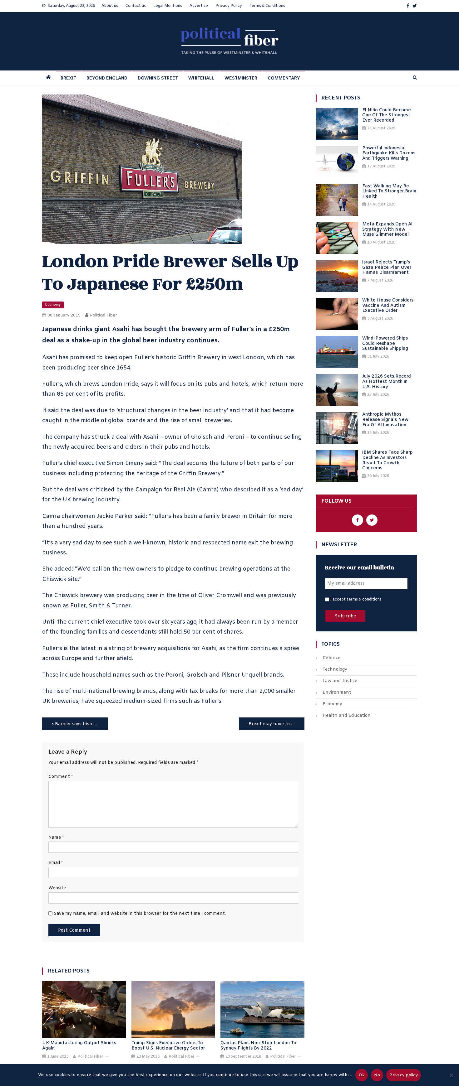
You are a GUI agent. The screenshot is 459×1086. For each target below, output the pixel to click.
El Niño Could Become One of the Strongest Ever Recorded (386, 115)
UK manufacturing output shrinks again (79, 1046)
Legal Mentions (167, 5)
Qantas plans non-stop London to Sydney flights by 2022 (258, 1046)
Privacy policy (403, 1075)
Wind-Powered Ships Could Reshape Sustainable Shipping (385, 344)
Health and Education (347, 716)
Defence (331, 658)
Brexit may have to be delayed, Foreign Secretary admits (276, 724)
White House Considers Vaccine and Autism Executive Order (387, 306)
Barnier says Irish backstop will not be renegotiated (81, 724)
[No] (451, 1075)
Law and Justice (340, 681)
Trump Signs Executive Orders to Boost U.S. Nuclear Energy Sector (168, 1046)
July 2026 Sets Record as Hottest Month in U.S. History (386, 382)
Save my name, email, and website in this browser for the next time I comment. (140, 914)
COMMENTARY (284, 78)
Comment (60, 777)
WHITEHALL (201, 78)
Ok (361, 1075)
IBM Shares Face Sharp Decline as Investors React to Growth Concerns (387, 460)
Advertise (199, 5)
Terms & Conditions (267, 5)
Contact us (136, 5)
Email (55, 863)
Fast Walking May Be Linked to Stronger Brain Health (389, 192)
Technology (335, 670)
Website (57, 888)
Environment (337, 693)
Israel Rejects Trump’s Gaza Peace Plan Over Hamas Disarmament (386, 268)
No (377, 1075)
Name (56, 838)
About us (109, 5)
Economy (53, 304)
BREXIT (68, 78)
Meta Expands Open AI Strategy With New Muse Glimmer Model (387, 230)
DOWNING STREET (158, 78)
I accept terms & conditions (356, 599)
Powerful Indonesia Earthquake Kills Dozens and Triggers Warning (388, 154)
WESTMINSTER (241, 78)
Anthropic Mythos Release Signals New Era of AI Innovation (385, 420)
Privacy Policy (228, 5)
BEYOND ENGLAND (106, 78)
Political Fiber (103, 315)
